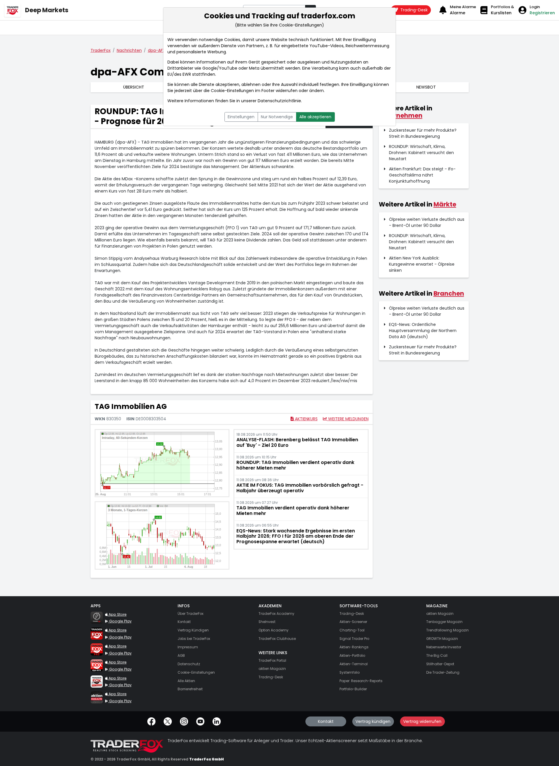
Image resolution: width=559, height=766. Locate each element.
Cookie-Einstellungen (232, 90)
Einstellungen (241, 117)
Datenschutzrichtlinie (279, 101)
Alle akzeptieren (315, 117)
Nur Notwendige (277, 117)
